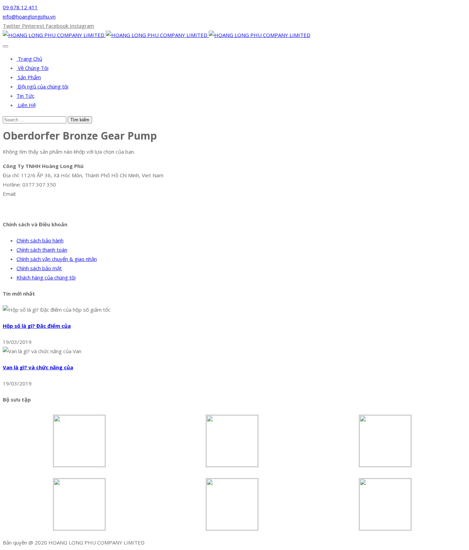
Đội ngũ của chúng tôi (42, 86)
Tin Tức (25, 95)
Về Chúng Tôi (32, 67)
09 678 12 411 (20, 7)
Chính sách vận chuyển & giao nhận (56, 258)
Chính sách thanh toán (41, 249)
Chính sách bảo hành (40, 240)
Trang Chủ (29, 58)
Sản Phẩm (28, 77)
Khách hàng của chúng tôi (46, 277)
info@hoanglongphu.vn (29, 16)
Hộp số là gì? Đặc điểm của (37, 325)
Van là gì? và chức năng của (38, 367)
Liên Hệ (26, 104)
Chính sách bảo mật (39, 268)
